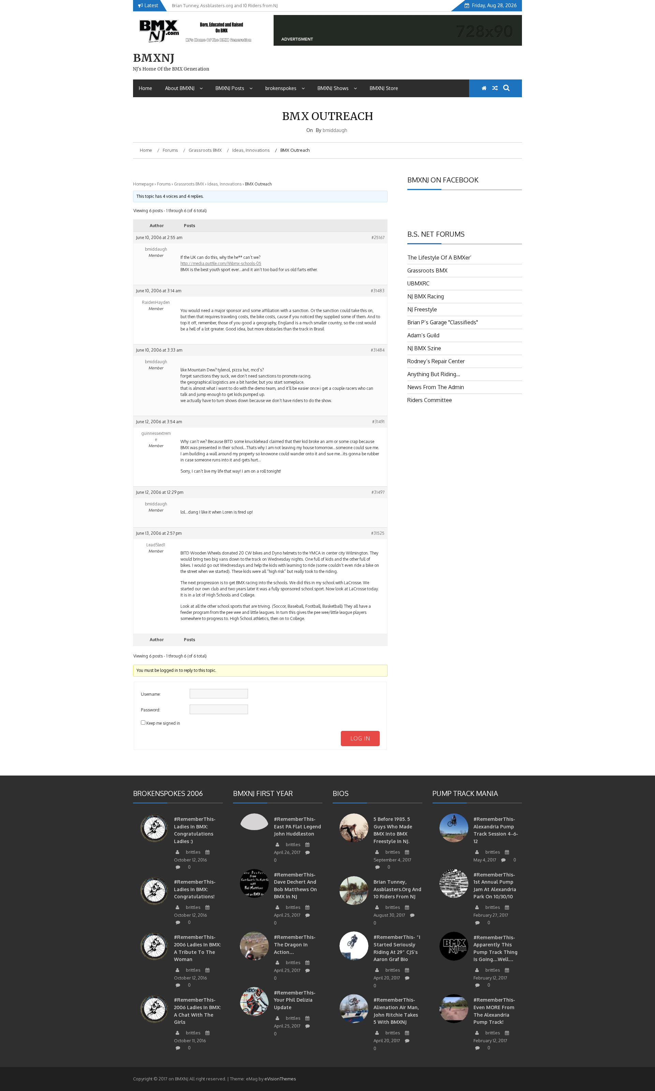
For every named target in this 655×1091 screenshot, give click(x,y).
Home (145, 88)
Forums (164, 184)
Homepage (143, 184)
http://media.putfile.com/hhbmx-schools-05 (220, 263)
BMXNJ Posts (230, 88)
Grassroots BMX (189, 184)
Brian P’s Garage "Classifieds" (442, 322)
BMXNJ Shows (333, 88)
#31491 (378, 421)
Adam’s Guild (423, 335)
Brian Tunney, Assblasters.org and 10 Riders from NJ (397, 889)
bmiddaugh (335, 130)
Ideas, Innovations (224, 184)
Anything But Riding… (433, 374)
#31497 (378, 492)
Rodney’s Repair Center (436, 361)
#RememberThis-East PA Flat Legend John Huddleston (297, 826)
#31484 (377, 350)
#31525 (377, 533)
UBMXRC (418, 283)
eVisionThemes (280, 1078)
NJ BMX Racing (425, 296)
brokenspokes (280, 88)
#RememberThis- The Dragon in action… (295, 944)
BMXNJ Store (384, 88)
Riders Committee (429, 400)
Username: (151, 694)
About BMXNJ (179, 88)
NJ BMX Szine (424, 348)
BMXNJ (153, 58)
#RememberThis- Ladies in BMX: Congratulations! (195, 889)
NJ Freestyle (422, 309)
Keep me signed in (163, 723)
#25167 (378, 237)
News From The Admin (435, 387)
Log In (360, 738)
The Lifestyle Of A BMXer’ (439, 257)
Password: (150, 709)
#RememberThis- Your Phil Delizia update (295, 1000)
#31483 (377, 290)
